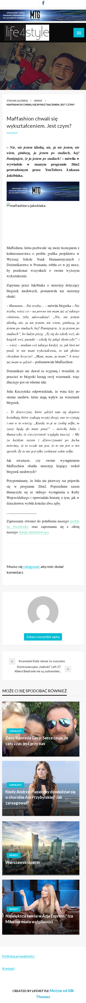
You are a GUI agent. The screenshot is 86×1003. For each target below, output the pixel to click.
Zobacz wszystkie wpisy (43, 637)
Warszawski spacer (23, 862)
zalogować (31, 566)
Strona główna (17, 100)
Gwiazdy (15, 730)
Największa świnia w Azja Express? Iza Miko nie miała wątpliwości (39, 919)
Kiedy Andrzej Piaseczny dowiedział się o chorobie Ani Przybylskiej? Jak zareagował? (41, 797)
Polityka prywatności (18, 956)
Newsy (38, 100)
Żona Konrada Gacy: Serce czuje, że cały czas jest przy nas (37, 740)
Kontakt (8, 968)
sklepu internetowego (34, 532)
